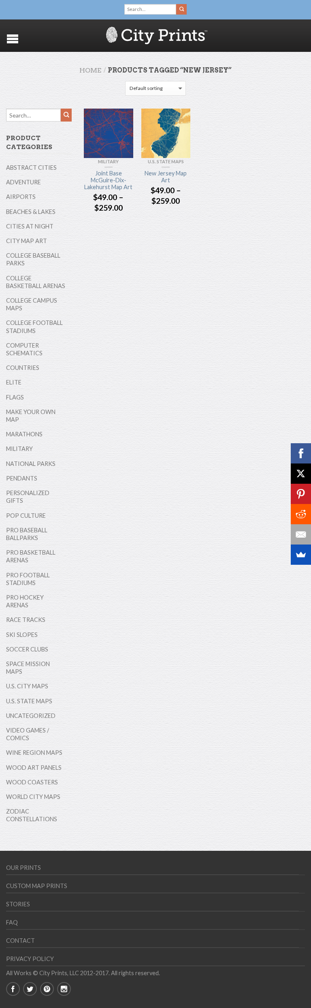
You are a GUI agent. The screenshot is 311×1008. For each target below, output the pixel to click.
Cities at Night (29, 226)
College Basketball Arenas (35, 282)
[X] (301, 473)
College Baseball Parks (33, 259)
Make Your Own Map (30, 415)
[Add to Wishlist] (123, 119)
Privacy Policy (30, 958)
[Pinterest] (301, 494)
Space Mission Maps (28, 667)
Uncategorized (30, 715)
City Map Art (26, 240)
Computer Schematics (24, 349)
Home (90, 70)
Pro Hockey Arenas (25, 601)
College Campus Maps (31, 304)
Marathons (24, 434)
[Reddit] (301, 514)
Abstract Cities (31, 167)
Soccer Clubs (27, 649)
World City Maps (33, 796)
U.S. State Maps (166, 161)
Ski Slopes (22, 634)
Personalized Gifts (27, 496)
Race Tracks (25, 619)
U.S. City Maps (27, 686)
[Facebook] (301, 453)
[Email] (301, 534)
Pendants (21, 478)
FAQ (12, 922)
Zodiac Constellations (31, 815)
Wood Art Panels (34, 767)
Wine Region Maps (34, 752)
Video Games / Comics (27, 734)
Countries (22, 367)
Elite (13, 382)
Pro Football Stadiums (28, 579)
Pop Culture (26, 515)
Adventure (23, 182)
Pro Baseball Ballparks (26, 534)
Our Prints (23, 867)
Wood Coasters (32, 782)
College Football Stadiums (34, 326)
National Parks (30, 463)
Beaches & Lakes (30, 211)
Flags (15, 397)
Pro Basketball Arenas (30, 556)
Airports (21, 196)
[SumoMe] (301, 555)
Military (108, 161)
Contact (20, 940)
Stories (18, 904)
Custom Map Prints (36, 885)
